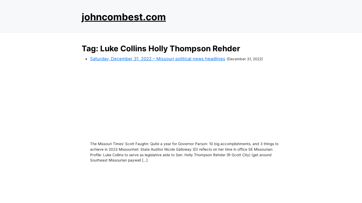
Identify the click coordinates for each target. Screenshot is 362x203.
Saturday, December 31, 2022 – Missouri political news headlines (157, 58)
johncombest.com (124, 17)
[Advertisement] (185, 101)
